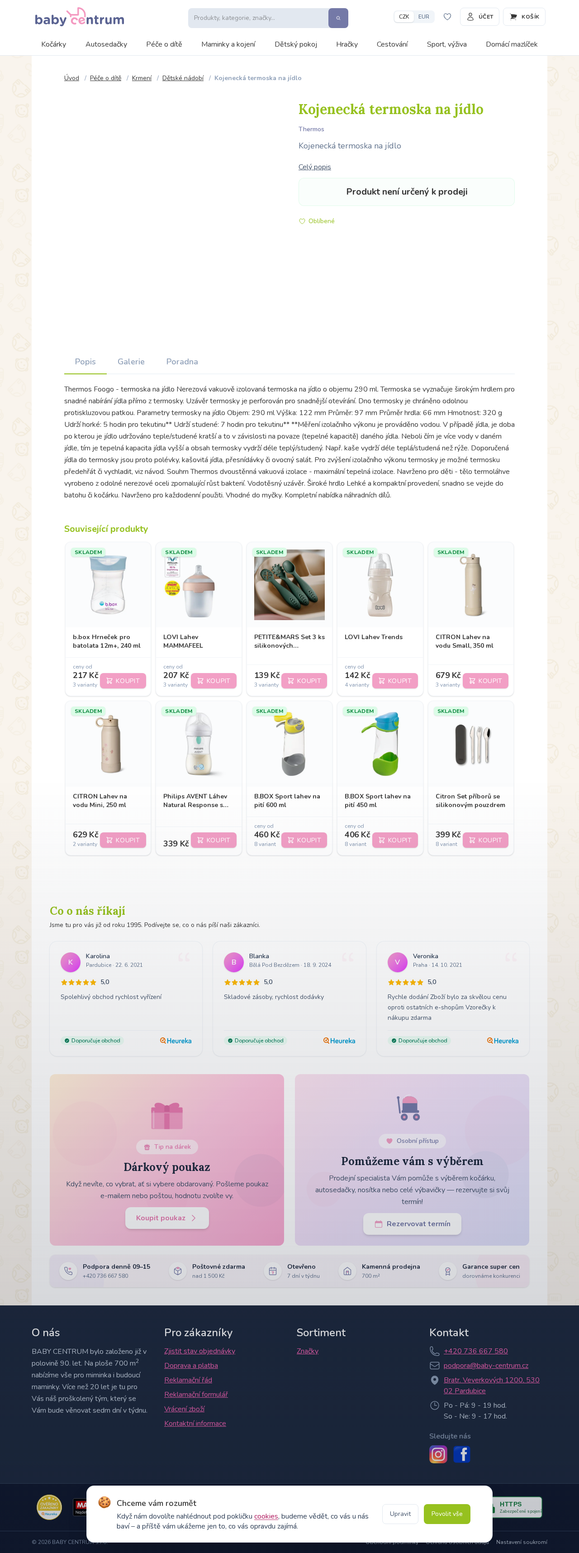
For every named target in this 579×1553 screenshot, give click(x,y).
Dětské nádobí (183, 78)
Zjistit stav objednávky (199, 1351)
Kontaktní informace (195, 1424)
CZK (404, 16)
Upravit (400, 1514)
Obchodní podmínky (391, 1542)
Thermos (311, 129)
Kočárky (53, 44)
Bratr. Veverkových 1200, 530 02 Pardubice (492, 1385)
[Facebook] (462, 1454)
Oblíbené (321, 221)
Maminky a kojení (228, 44)
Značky (307, 1351)
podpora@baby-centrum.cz (486, 1366)
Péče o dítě (164, 44)
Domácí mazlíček (512, 44)
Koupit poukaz (160, 1218)
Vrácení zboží (184, 1409)
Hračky (347, 44)
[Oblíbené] (447, 17)
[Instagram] (438, 1454)
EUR (423, 16)
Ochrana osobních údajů (457, 1542)
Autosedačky (106, 44)
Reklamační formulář (196, 1395)
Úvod (71, 78)
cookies (266, 1516)
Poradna (182, 361)
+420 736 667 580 (476, 1351)
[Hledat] (338, 18)
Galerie (131, 361)
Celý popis (315, 167)
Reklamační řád (188, 1380)
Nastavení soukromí (521, 1542)
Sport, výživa (447, 44)
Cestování (392, 44)
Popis (85, 361)
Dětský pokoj (296, 44)
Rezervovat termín (419, 1224)
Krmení (142, 78)
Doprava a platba (191, 1366)
